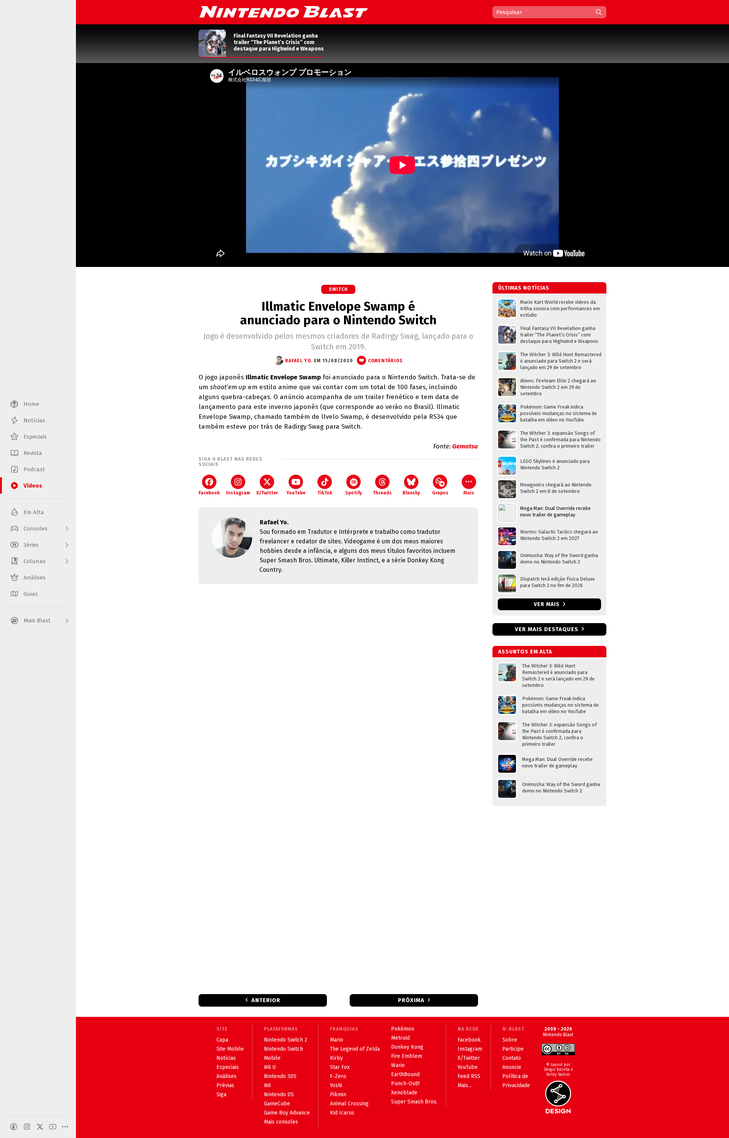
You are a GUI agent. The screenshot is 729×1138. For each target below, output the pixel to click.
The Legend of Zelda (355, 1049)
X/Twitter (267, 493)
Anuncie (511, 1067)
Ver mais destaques (546, 629)
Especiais (227, 1067)
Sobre (509, 1040)
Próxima (411, 1000)
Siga (221, 1094)
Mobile (272, 1058)
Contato (511, 1058)
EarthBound (405, 1074)
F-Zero (338, 1076)
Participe (513, 1049)
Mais (469, 493)
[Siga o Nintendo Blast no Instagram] (27, 1126)
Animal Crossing (349, 1103)
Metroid (400, 1038)
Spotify (353, 493)
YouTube (295, 493)
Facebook (209, 493)
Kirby (336, 1058)
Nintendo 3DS (280, 1076)
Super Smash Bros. (414, 1102)
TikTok (324, 493)
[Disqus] (338, 690)
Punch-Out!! (405, 1083)
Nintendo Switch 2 (285, 1040)
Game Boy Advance (287, 1113)
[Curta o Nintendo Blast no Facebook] (14, 1126)
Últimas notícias (523, 288)
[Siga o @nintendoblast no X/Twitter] (39, 1126)
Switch (338, 289)
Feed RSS (469, 1076)
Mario (336, 1040)
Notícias (226, 1058)
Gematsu (465, 446)
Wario (398, 1065)
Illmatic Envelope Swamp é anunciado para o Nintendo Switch (338, 313)
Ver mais (547, 604)
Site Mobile (230, 1049)
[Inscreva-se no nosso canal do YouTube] (52, 1126)
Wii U (270, 1067)
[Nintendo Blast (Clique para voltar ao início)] (284, 12)
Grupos (440, 493)
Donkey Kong (407, 1047)
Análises (226, 1076)
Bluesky (411, 493)
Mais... (465, 1085)
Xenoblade (404, 1092)
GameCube (277, 1103)
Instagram (238, 493)
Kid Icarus (342, 1113)
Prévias (225, 1085)
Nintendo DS (279, 1094)
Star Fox (340, 1067)
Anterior (265, 1000)
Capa (222, 1040)
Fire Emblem (406, 1056)
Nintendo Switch (283, 1049)
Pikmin (338, 1094)
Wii (267, 1085)
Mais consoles (281, 1122)
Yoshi (336, 1085)
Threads (382, 493)
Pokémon (402, 1029)
